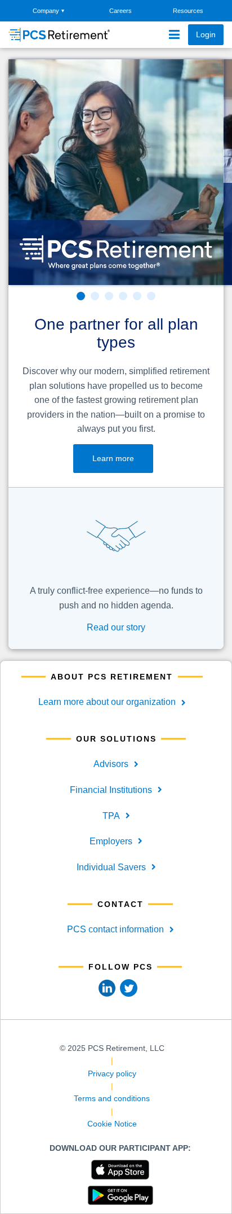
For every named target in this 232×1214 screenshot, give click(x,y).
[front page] (48, 35)
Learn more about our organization (107, 702)
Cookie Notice (112, 1123)
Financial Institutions (111, 790)
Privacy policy (112, 1073)
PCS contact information (115, 929)
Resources (188, 10)
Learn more (113, 458)
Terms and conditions (112, 1098)
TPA (111, 816)
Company (48, 10)
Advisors (110, 764)
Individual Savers (111, 867)
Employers (111, 841)
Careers (120, 10)
